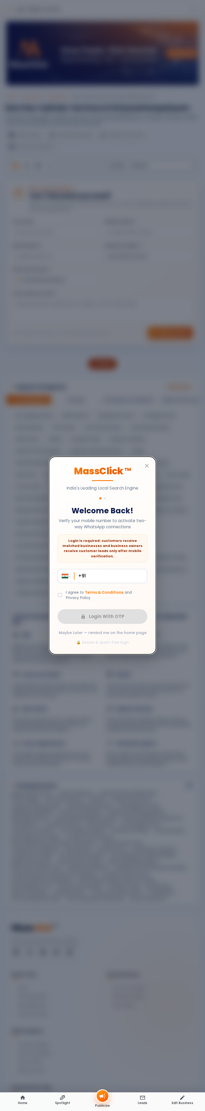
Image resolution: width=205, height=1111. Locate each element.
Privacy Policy (78, 597)
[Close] (146, 465)
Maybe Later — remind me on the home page (103, 632)
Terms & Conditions (104, 592)
